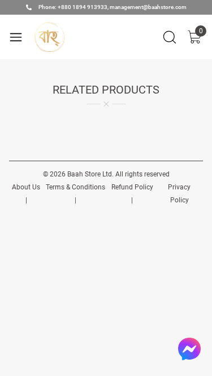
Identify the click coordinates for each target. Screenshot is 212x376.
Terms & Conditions (75, 187)
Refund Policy (132, 187)
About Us (26, 187)
